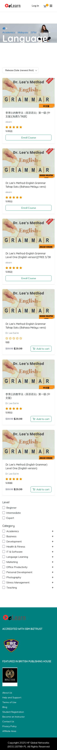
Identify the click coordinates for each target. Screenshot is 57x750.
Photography (13, 577)
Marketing (12, 562)
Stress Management (17, 582)
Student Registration (13, 711)
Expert (10, 517)
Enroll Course (28, 137)
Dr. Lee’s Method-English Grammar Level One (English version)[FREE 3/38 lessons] (28, 257)
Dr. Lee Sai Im (12, 333)
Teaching (11, 587)
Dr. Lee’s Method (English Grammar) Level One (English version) (26, 466)
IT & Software (14, 551)
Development (14, 541)
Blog (4, 707)
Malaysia (23, 32)
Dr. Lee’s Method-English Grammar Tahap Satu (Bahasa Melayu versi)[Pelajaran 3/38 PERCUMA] (26, 186)
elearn (9, 122)
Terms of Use (9, 702)
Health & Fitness (15, 546)
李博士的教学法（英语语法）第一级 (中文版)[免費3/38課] (28, 114)
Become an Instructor (13, 716)
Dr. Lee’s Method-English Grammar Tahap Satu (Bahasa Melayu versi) (26, 325)
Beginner (11, 507)
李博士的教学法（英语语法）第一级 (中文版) (28, 396)
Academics (8, 32)
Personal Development (19, 572)
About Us (7, 692)
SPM (33, 32)
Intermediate (13, 512)
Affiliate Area (9, 731)
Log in (35, 5)
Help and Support (11, 697)
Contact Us (8, 721)
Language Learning (17, 556)
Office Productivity (17, 567)
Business (11, 536)
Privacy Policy (9, 726)
